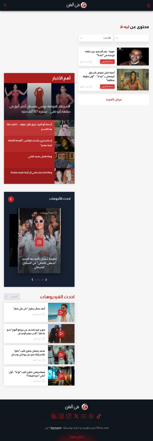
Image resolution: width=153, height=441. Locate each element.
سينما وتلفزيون (107, 61)
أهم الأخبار (61, 78)
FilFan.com (102, 427)
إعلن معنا (76, 436)
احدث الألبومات (60, 198)
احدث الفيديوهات (42, 296)
